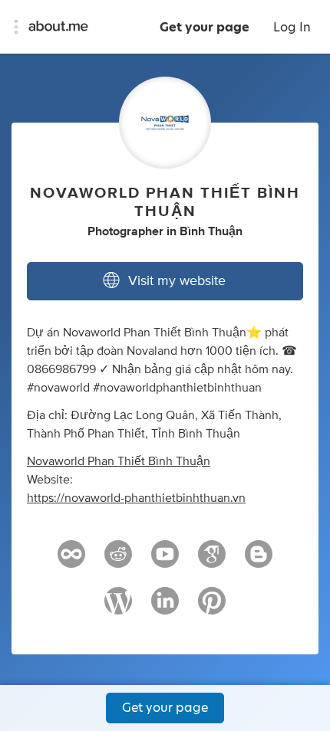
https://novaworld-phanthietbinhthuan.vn (136, 498)
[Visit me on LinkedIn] (165, 607)
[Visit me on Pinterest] (212, 607)
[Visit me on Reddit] (118, 560)
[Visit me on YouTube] (165, 560)
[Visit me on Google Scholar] (212, 560)
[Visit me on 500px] (71, 560)
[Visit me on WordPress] (118, 607)
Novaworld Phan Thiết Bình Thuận (118, 461)
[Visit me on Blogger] (258, 560)
